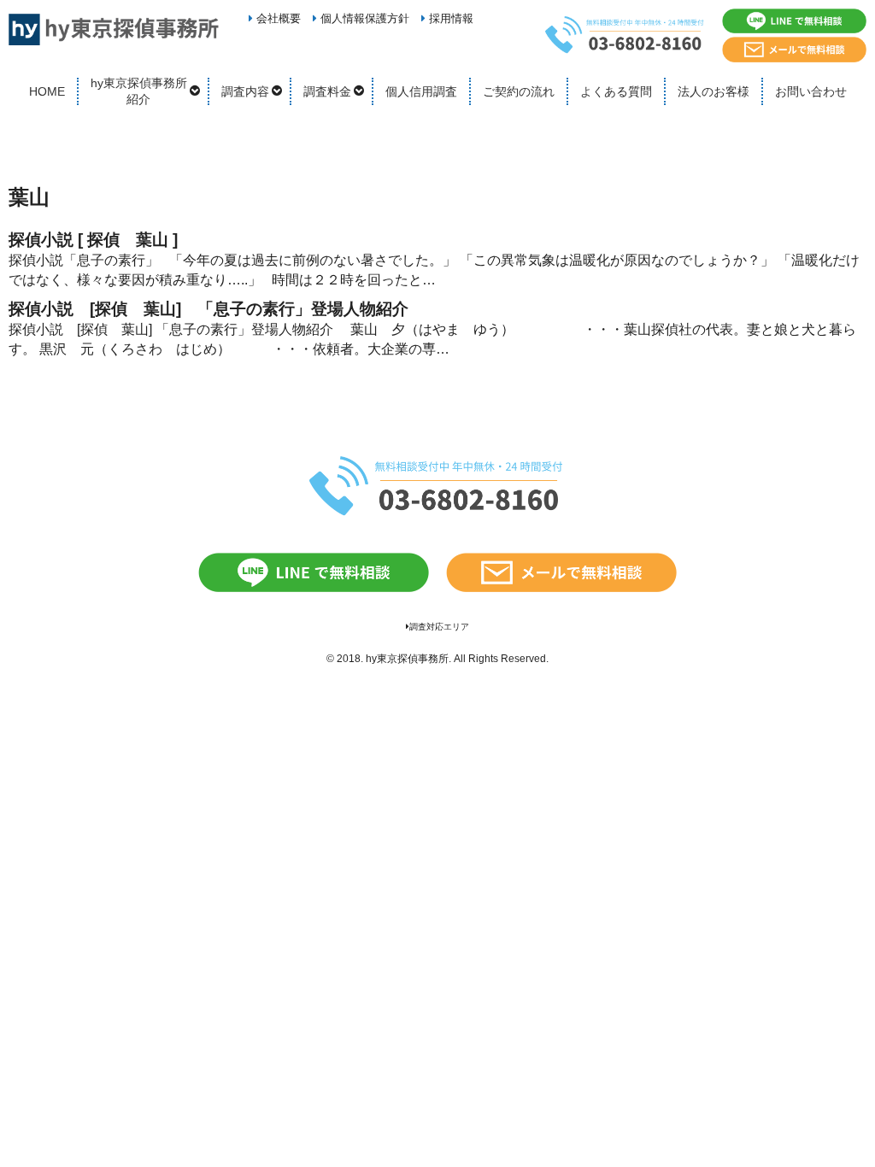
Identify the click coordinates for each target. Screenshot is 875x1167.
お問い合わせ (811, 91)
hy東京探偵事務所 (407, 659)
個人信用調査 (421, 91)
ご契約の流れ (519, 91)
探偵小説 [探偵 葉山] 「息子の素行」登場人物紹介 (208, 309)
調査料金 (327, 91)
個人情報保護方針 (363, 18)
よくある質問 (616, 91)
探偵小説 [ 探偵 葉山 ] (101, 240)
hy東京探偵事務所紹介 (139, 91)
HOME (47, 91)
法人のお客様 (713, 91)
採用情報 (449, 18)
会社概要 (277, 18)
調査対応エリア (439, 626)
